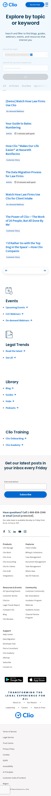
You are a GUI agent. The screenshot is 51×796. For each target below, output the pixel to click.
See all (9, 357)
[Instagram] (25, 531)
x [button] (31, 55)
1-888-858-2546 (36, 512)
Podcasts (11, 407)
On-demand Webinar (15, 111)
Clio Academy (13, 445)
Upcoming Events (15, 307)
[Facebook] (4, 531)
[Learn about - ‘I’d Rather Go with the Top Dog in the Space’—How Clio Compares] (25, 250)
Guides (26, 86)
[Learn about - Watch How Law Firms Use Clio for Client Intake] (25, 199)
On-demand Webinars (17, 320)
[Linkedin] (14, 531)
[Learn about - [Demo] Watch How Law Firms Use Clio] (25, 106)
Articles (14, 86)
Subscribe (25, 494)
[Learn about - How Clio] (25, 152)
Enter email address (11, 482)
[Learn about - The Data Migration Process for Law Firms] (25, 177)
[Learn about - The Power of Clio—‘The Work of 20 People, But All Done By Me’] (25, 223)
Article (9, 133)
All (4, 86)
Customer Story (13, 160)
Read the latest (14, 351)
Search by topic (10, 49)
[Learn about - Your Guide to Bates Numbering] (25, 128)
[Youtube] (20, 531)
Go (25, 77)
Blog (8, 388)
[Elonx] (9, 531)
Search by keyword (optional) (17, 62)
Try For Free (35, 4)
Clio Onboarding (15, 438)
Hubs (8, 401)
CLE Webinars (13, 313)
